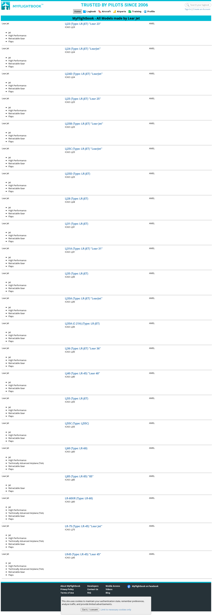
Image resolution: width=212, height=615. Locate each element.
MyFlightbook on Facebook (145, 586)
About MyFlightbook (70, 586)
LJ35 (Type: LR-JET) (76, 273)
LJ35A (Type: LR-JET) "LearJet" (84, 298)
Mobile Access (113, 586)
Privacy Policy (67, 589)
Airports (121, 11)
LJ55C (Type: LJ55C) (77, 423)
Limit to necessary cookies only (116, 609)
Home (77, 11)
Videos (109, 589)
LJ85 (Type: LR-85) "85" (79, 476)
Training (136, 11)
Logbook (91, 11)
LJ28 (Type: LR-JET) (76, 198)
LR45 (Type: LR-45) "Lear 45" (83, 554)
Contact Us (92, 589)
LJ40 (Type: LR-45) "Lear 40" (82, 373)
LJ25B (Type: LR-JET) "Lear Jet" (84, 123)
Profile (151, 11)
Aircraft (106, 11)
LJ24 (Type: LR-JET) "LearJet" (83, 49)
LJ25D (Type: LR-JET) (77, 173)
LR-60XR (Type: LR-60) (79, 498)
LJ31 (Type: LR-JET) (76, 223)
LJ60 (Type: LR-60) (76, 448)
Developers (93, 586)
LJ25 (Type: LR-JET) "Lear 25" (83, 99)
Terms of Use (67, 593)
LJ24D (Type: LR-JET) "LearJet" (84, 74)
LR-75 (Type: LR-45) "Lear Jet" (83, 526)
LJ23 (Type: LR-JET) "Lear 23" (83, 24)
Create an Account (201, 9)
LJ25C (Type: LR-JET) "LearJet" (83, 149)
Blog (108, 593)
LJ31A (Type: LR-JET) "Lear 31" (84, 248)
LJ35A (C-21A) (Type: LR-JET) (82, 323)
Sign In (188, 9)
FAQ (89, 593)
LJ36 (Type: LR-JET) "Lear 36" (83, 348)
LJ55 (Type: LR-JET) (76, 398)
